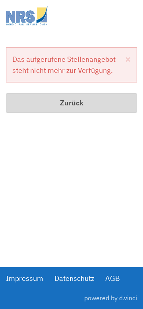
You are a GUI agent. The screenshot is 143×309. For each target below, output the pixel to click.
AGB (112, 278)
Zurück (71, 102)
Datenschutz (74, 278)
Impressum (24, 278)
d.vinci (128, 298)
